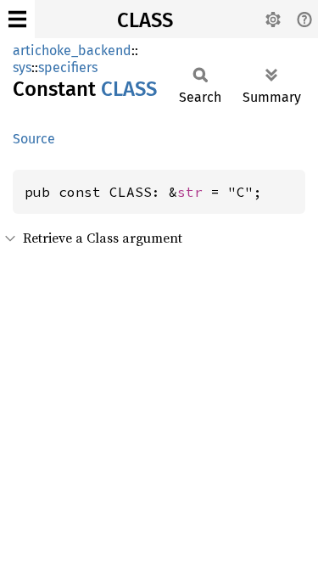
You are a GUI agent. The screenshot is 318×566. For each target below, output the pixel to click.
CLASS (145, 20)
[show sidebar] (17, 19)
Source (34, 139)
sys (22, 67)
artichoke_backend (72, 50)
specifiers (68, 67)
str (190, 191)
